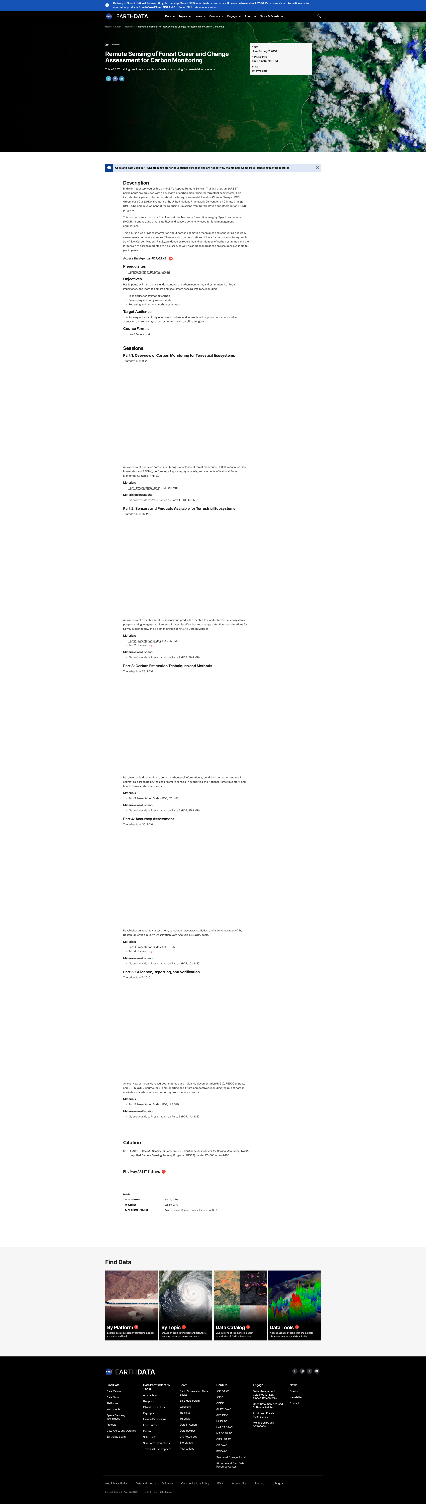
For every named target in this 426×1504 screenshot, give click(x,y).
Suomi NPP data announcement (197, 7)
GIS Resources (188, 1436)
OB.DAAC (221, 1445)
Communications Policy (195, 1483)
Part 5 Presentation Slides (144, 1104)
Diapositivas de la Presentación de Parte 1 (154, 500)
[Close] (319, 5)
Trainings (130, 26)
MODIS (128, 221)
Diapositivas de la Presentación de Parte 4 (154, 963)
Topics (183, 16)
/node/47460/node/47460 (212, 1155)
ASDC (219, 1397)
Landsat (170, 217)
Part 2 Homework (139, 645)
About (248, 16)
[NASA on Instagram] (302, 1371)
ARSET (233, 188)
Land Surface (151, 1425)
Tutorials (185, 1418)
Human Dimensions (154, 1419)
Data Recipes (187, 1430)
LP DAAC (221, 1421)
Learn (198, 16)
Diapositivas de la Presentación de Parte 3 (154, 810)
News (293, 1385)
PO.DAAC (221, 1451)
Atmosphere (150, 1395)
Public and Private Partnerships (263, 1415)
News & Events (269, 16)
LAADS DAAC (224, 1427)
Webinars (185, 1406)
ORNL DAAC (223, 1439)
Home (108, 26)
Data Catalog (114, 1391)
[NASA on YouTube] (317, 1371)
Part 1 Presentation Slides (144, 487)
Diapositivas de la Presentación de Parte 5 (154, 1116)
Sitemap (259, 1483)
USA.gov (277, 1483)
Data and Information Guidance (154, 1483)
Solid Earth (149, 1437)
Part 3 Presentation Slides (144, 798)
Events (294, 1391)
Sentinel (140, 221)
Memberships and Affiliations (263, 1424)
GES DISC (222, 1415)
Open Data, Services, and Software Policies (268, 1405)
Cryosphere (150, 1413)
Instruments (113, 1409)
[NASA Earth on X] (309, 1371)
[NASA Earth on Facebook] (295, 1371)
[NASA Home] (109, 16)
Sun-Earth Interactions (156, 1443)
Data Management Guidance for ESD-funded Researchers (264, 1395)
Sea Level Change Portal (231, 1457)
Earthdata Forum (190, 1400)
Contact (294, 1403)
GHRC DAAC (223, 1409)
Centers (214, 16)
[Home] (132, 15)
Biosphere (149, 1401)
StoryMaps (186, 1442)
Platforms (112, 1403)
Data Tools (112, 1397)
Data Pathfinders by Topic (156, 1387)
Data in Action (188, 1424)
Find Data (112, 1385)
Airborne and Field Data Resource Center (230, 1465)
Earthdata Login (116, 1436)
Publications (187, 1448)
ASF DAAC (222, 1391)
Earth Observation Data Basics (194, 1393)
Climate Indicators (154, 1407)
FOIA (220, 1483)
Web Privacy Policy (116, 1483)
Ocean (147, 1431)
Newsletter (296, 1397)
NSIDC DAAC (224, 1433)
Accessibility (238, 1483)
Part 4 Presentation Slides (144, 947)
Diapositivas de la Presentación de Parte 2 (154, 657)
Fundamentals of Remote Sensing (149, 271)
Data (168, 16)
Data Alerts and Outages (121, 1430)
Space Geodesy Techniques (115, 1417)
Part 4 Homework (139, 951)
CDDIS (220, 1403)
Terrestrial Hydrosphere (157, 1449)
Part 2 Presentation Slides (144, 641)
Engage (232, 16)
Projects (111, 1424)
